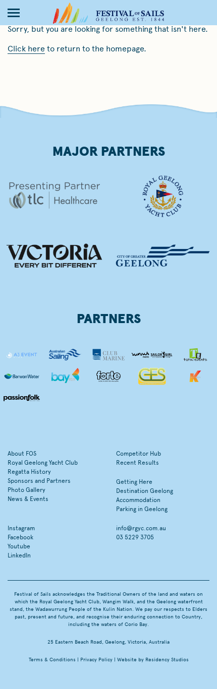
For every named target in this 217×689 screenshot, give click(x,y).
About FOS (22, 453)
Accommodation (138, 500)
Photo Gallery (26, 489)
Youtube (19, 546)
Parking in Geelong (142, 509)
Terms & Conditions (52, 660)
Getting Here (134, 481)
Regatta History (29, 471)
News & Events (28, 499)
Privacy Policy (96, 660)
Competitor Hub (138, 453)
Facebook (20, 537)
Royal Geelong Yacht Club (43, 462)
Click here (26, 48)
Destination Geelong (144, 490)
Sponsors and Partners (39, 480)
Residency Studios (167, 660)
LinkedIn (19, 555)
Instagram (21, 528)
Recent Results (137, 462)
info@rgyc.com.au (141, 528)
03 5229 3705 (135, 537)
